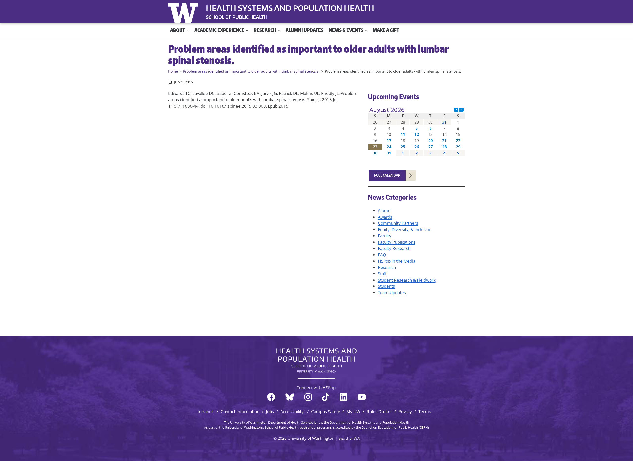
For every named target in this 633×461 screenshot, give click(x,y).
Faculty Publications (396, 242)
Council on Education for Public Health (390, 427)
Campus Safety (325, 411)
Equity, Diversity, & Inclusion (404, 229)
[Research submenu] (278, 30)
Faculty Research (394, 248)
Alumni (384, 210)
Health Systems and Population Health (290, 8)
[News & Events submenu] (365, 30)
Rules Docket (379, 411)
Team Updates (392, 292)
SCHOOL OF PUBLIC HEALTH (236, 17)
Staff (382, 273)
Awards (385, 217)
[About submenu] (187, 30)
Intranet (205, 411)
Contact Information (240, 411)
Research (387, 267)
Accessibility (292, 411)
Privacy (405, 411)
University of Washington (184, 12)
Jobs (270, 411)
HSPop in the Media (396, 261)
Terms (424, 411)
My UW (353, 411)
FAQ (382, 255)
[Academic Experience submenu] (247, 30)
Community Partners (398, 223)
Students (386, 286)
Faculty (384, 236)
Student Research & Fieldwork (407, 280)
